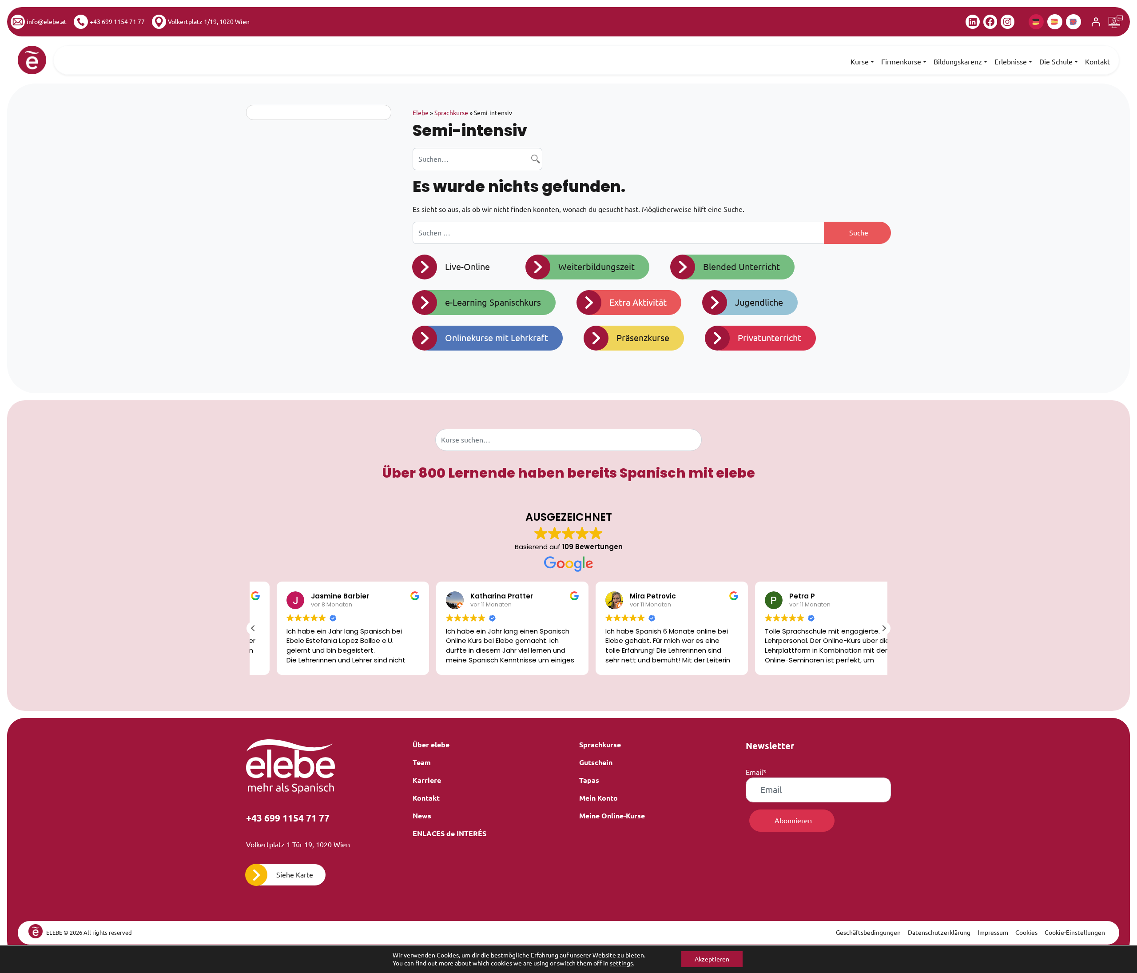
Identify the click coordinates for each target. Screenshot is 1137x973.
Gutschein (595, 762)
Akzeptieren (712, 959)
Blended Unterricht (741, 267)
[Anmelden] (1096, 22)
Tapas (589, 780)
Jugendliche (759, 302)
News (422, 816)
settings (621, 963)
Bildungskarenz (958, 62)
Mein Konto (598, 798)
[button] (884, 628)
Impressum (993, 932)
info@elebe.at (47, 21)
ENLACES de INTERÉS (449, 833)
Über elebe (431, 745)
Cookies (1026, 932)
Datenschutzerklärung (939, 932)
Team (422, 762)
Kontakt (1097, 62)
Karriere (427, 780)
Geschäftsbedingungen (868, 932)
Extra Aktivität (638, 302)
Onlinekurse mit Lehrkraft (496, 338)
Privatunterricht (769, 338)
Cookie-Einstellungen (1075, 932)
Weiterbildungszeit (596, 267)
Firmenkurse (901, 62)
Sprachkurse (451, 112)
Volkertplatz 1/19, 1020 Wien (209, 21)
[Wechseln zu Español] (1054, 21)
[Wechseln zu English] (1073, 21)
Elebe (421, 112)
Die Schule (1056, 62)
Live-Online (467, 267)
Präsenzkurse (642, 338)
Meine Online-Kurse (612, 816)
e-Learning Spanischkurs (493, 302)
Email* (756, 772)
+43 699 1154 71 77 (117, 21)
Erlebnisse (1010, 62)
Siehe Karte (294, 875)
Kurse (860, 62)
